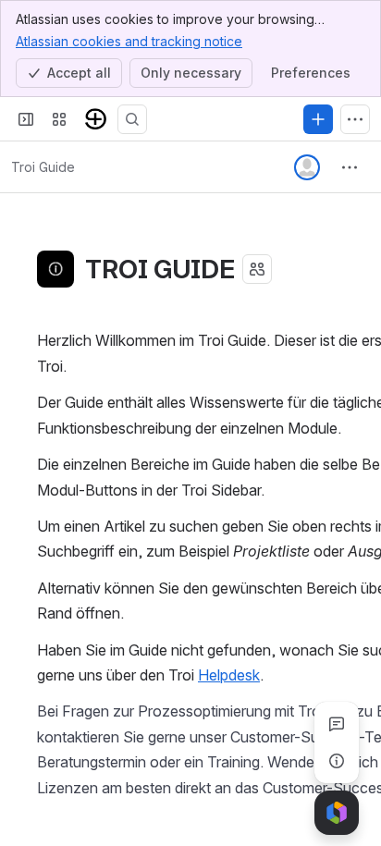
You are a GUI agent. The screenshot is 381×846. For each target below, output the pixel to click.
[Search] (132, 119)
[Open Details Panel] (336, 761)
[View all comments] (336, 724)
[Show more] (355, 119)
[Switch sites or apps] (59, 119)
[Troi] (95, 119)
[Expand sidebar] (26, 119)
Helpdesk (229, 675)
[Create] (318, 119)
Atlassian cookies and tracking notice (129, 41)
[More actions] (349, 167)
